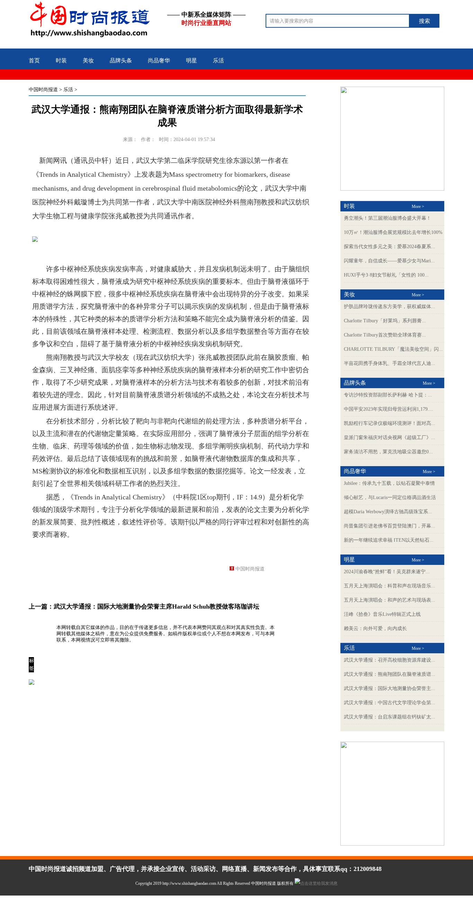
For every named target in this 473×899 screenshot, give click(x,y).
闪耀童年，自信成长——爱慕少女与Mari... (389, 260)
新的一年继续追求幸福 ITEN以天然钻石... (389, 540)
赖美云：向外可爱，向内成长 (375, 628)
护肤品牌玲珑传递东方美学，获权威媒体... (389, 306)
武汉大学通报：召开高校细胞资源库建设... (389, 660)
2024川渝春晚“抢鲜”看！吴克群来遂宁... (387, 571)
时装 (61, 60)
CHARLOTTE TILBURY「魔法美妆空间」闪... (393, 349)
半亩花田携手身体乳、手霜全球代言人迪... (389, 363)
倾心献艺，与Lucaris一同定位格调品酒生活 (390, 497)
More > (418, 206)
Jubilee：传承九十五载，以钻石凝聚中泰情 (389, 483)
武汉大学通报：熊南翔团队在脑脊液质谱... (389, 674)
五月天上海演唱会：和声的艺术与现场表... (389, 600)
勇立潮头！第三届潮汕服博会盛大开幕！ (387, 218)
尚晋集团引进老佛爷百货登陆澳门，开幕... (389, 526)
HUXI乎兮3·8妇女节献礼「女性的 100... (386, 275)
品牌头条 (121, 60)
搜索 (424, 21)
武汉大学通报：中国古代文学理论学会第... (389, 702)
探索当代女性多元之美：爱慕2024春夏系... (389, 246)
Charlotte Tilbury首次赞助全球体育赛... (385, 335)
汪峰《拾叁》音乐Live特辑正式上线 (382, 614)
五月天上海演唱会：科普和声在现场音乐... (389, 585)
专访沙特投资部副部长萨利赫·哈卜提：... (388, 395)
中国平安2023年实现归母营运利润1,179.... (388, 409)
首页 (34, 60)
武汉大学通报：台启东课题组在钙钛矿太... (389, 716)
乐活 (218, 60)
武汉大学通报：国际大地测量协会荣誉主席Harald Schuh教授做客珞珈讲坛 (156, 606)
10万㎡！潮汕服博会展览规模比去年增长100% (393, 232)
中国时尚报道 (43, 89)
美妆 (88, 60)
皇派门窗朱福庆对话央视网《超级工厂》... (389, 437)
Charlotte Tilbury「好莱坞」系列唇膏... (385, 320)
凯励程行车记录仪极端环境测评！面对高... (389, 423)
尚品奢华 (159, 60)
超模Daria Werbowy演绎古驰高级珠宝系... (388, 511)
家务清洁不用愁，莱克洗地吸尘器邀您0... (388, 451)
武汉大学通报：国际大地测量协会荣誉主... (389, 688)
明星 (191, 60)
